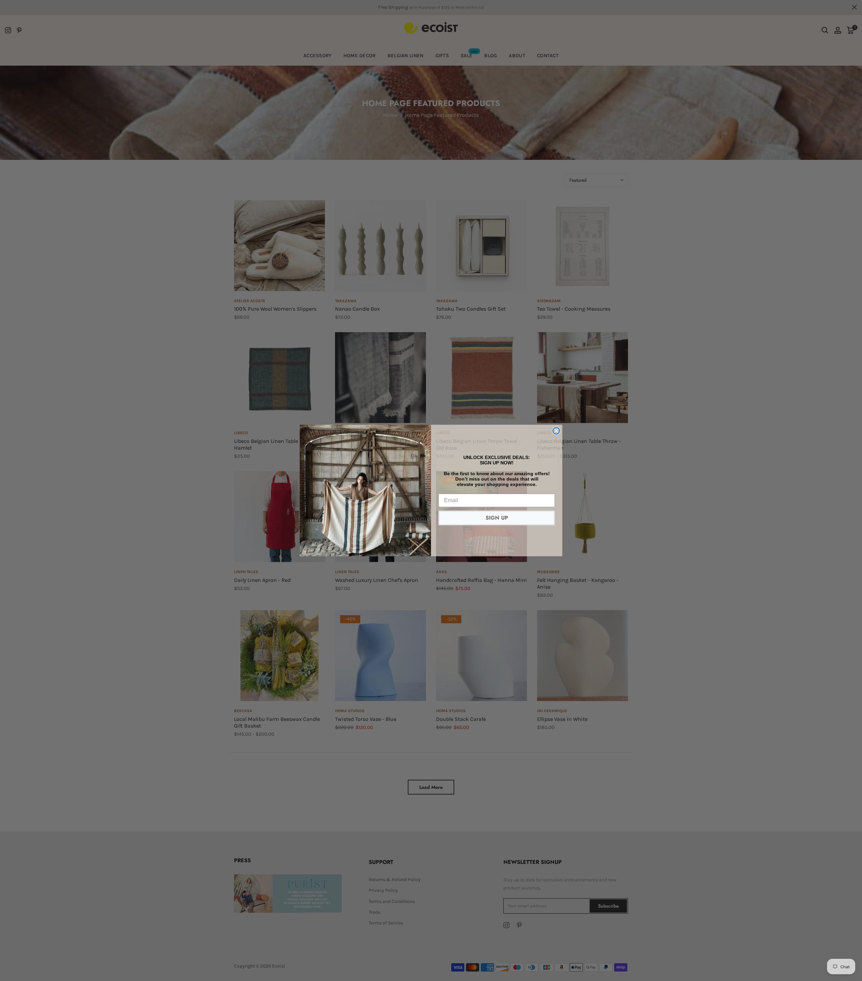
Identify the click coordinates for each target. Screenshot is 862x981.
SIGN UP (497, 518)
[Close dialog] (556, 430)
